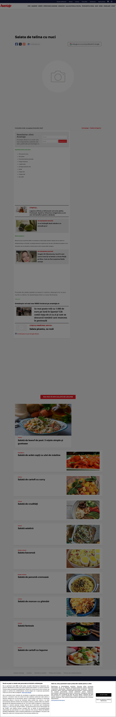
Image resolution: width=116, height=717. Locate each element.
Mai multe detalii (26, 692)
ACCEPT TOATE (103, 694)
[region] (58, 699)
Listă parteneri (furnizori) (58, 700)
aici (8, 706)
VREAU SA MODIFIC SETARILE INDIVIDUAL (103, 700)
